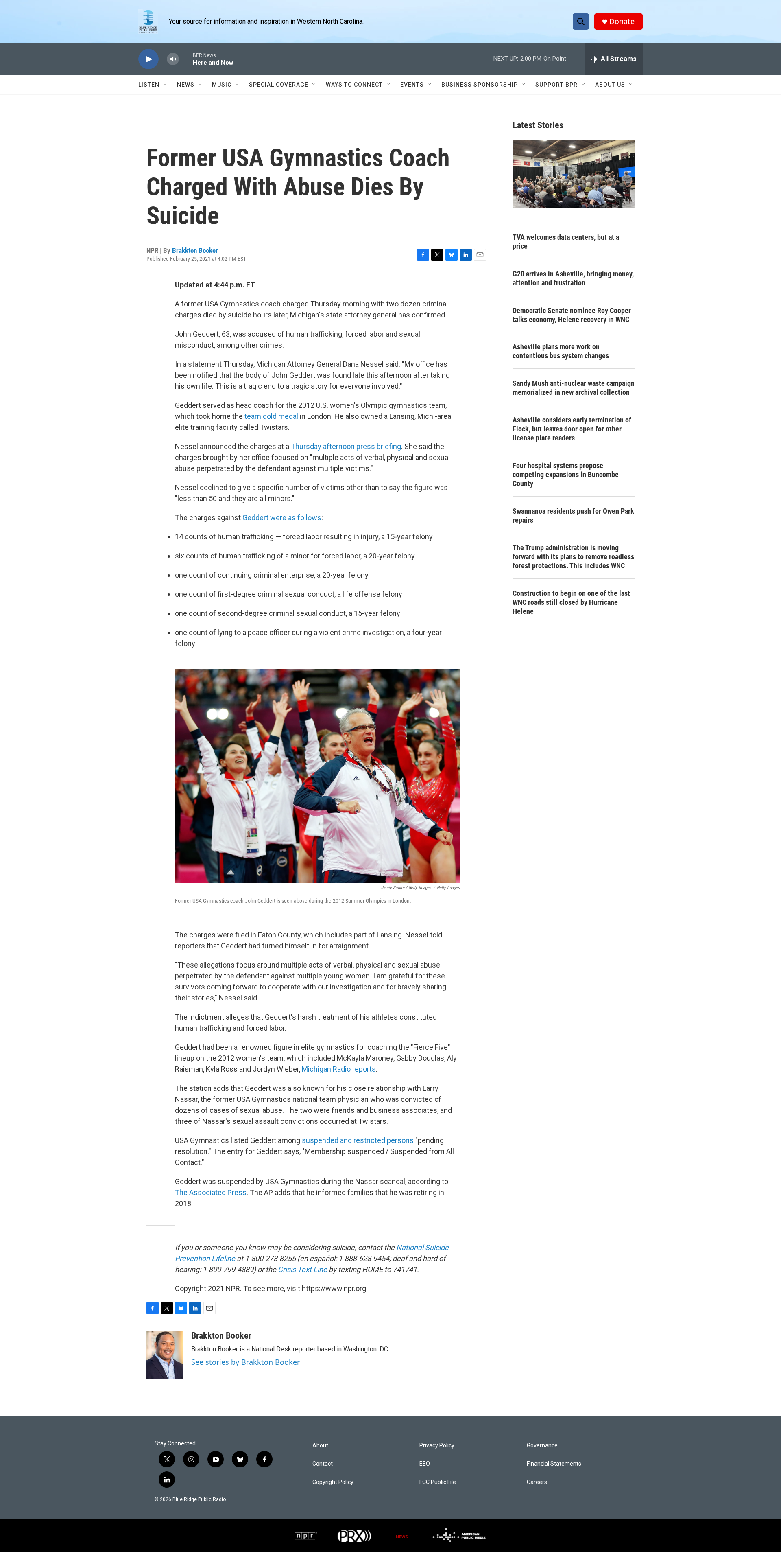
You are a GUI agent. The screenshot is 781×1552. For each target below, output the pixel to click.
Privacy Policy (436, 1446)
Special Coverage (278, 84)
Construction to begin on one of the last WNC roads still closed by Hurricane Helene (571, 602)
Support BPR (556, 84)
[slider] (186, 59)
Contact (322, 1464)
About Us (610, 84)
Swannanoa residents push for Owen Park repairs (573, 515)
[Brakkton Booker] (164, 1355)
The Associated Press (211, 1192)
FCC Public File (437, 1482)
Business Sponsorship (479, 84)
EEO (424, 1464)
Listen (148, 84)
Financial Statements (554, 1464)
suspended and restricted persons (358, 1140)
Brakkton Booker (195, 250)
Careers (537, 1482)
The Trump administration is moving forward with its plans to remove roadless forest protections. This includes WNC (573, 556)
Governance (542, 1446)
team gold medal (271, 416)
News (185, 84)
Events (412, 84)
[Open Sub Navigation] (165, 84)
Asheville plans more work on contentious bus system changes (561, 351)
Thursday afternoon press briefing (346, 446)
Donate (622, 21)
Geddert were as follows (281, 517)
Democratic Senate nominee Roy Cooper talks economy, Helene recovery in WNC (572, 315)
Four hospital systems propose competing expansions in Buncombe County (566, 474)
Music (221, 84)
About (320, 1446)
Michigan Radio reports (339, 1069)
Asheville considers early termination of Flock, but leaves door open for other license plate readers (572, 429)
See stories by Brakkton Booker (245, 1362)
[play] (148, 59)
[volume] (173, 59)
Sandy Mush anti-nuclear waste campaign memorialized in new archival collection (574, 387)
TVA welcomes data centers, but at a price (566, 241)
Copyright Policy (332, 1482)
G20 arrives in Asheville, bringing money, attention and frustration (573, 278)
